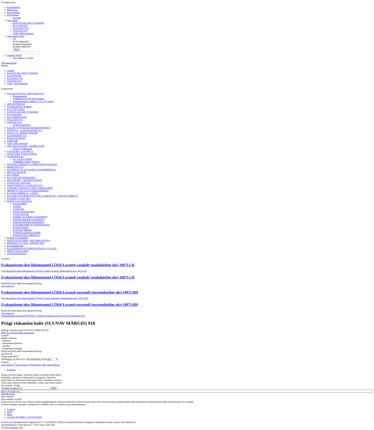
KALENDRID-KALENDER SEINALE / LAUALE (32, 248)
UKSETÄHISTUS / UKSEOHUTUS (25, 185)
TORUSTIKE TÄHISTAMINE (22, 154)
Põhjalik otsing (8, 394)
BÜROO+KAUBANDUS (19, 201)
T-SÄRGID (18, 209)
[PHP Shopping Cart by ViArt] (12, 427)
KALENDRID (20, 204)
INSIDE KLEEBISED (17, 238)
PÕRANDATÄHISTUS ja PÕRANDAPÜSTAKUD (32, 164)
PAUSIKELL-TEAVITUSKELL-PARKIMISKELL (31, 170)
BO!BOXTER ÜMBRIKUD (26, 235)
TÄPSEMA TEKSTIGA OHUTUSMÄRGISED (30, 188)
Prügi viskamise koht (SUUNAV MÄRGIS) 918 (62, 316)
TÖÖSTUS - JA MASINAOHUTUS (24, 130)
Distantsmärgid (20, 96)
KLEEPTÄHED (20, 227)
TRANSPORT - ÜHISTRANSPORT (24, 180)
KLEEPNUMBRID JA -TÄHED (22, 193)
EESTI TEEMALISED (24, 211)
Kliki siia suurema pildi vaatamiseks (17, 333)
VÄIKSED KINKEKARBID (27, 232)
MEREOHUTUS (15, 167)
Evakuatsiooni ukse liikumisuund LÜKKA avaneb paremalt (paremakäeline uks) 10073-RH (69, 292)
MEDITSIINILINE (16, 104)
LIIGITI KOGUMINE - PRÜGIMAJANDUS (28, 240)
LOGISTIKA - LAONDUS (20, 151)
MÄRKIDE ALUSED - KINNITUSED (25, 243)
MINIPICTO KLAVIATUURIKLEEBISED (28, 190)
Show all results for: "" (11, 391)
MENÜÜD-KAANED (17, 251)
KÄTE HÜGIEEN (16, 109)
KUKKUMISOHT (22, 125)
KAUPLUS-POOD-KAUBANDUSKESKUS (29, 128)
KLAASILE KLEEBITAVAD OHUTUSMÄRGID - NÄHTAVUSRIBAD (42, 196)
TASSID (17, 206)
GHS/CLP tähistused (22, 149)
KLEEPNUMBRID (22, 230)
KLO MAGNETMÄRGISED (21, 177)
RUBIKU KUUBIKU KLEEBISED (30, 217)
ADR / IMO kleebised (23, 33)
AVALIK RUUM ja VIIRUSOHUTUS (25, 93)
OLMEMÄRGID (15, 156)
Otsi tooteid (19, 316)
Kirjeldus (11, 370)
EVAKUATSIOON (16, 138)
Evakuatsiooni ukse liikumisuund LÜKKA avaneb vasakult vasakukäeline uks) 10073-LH (67, 265)
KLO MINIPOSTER (17, 117)
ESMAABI (12, 141)
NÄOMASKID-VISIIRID (19, 107)
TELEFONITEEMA (17, 253)
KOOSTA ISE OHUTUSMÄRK (28, 23)
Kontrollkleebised (15, 246)
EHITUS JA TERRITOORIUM (22, 133)
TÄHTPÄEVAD (21, 214)
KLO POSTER (20, 25)
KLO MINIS (13, 175)
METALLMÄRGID (16, 172)
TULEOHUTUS (21, 28)
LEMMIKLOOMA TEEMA (26, 162)
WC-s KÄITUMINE (22, 159)
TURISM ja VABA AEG (19, 198)
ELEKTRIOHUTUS (17, 135)
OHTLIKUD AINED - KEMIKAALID (25, 146)
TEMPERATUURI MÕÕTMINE (29, 99)
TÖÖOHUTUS (20, 31)
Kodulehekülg (7, 316)
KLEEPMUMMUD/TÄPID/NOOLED (31, 225)
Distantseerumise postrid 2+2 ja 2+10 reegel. (33, 101)
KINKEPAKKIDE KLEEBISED (28, 219)
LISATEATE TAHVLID (18, 183)
